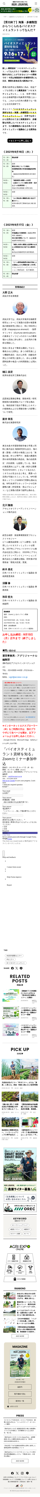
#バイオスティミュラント (16, 963)
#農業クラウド (15, 1229)
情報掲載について (8, 1479)
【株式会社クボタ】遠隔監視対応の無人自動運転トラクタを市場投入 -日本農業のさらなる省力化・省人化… (20, 1431)
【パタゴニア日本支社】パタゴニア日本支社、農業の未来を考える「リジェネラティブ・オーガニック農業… (20, 1422)
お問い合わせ (32, 1479)
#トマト (26, 1234)
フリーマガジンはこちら (27, 1477)
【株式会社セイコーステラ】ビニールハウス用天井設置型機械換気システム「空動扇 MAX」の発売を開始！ (20, 1454)
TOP (5, 17)
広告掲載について (20, 1479)
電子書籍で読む (20, 1394)
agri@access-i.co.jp (18, 677)
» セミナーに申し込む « (20, 140)
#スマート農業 (15, 1234)
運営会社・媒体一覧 (26, 1481)
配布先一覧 (20, 1401)
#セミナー (10, 959)
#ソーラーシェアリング (20, 1225)
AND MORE (20, 1336)
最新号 (19, 1387)
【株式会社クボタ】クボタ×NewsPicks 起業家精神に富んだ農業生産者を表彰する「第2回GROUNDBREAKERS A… (19, 1439)
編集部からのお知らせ (16, 17)
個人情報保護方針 (30, 717)
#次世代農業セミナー (14, 956)
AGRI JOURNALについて (11, 1477)
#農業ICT (27, 1229)
